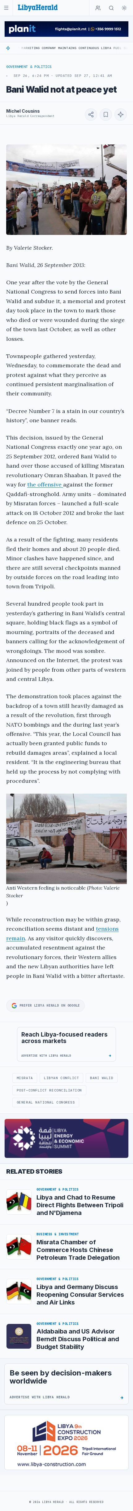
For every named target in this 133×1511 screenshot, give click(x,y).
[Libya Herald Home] (37, 8)
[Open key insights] (120, 114)
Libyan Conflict (61, 1078)
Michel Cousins (23, 111)
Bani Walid (101, 1078)
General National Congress (46, 1102)
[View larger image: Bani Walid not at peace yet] (66, 189)
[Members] (98, 8)
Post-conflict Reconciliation (49, 1090)
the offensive (45, 484)
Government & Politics (29, 67)
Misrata (25, 1078)
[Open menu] (6, 8)
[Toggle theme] (124, 8)
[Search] (111, 8)
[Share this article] (91, 114)
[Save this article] (106, 114)
